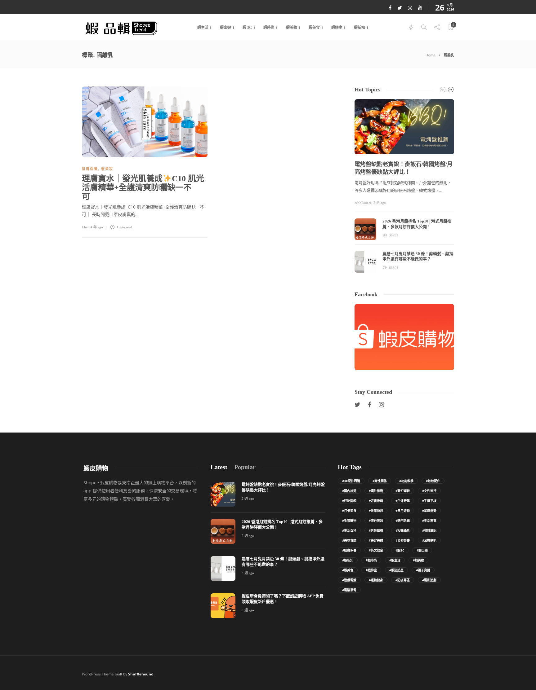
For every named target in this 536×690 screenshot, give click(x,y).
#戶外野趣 (402, 501)
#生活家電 (429, 520)
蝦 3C (247, 27)
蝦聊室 (336, 27)
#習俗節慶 (402, 540)
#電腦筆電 (349, 590)
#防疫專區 (402, 580)
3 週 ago (248, 573)
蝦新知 (359, 27)
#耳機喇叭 (429, 540)
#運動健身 (376, 580)
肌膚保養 (90, 169)
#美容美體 (376, 540)
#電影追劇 (429, 580)
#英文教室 (376, 550)
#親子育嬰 (423, 570)
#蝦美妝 (418, 560)
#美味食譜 (349, 540)
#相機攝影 (402, 530)
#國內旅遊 (349, 491)
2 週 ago (379, 202)
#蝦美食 (347, 570)
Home (430, 55)
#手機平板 (429, 501)
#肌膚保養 (349, 550)
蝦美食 (314, 27)
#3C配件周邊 (351, 481)
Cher (85, 227)
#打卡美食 (349, 510)
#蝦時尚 (371, 560)
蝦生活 (202, 27)
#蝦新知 (347, 560)
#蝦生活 (394, 560)
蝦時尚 (269, 27)
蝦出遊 (225, 27)
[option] (404, 186)
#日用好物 (402, 510)
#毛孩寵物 (349, 520)
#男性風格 (376, 530)
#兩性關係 (380, 481)
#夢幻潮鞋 (402, 491)
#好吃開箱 (349, 501)
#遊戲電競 (349, 580)
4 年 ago (97, 227)
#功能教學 (406, 481)
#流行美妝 (376, 520)
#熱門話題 (402, 520)
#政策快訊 (376, 510)
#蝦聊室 (371, 570)
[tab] (219, 467)
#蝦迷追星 (396, 570)
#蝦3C (399, 550)
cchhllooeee (363, 202)
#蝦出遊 (422, 550)
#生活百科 (349, 530)
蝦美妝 (291, 27)
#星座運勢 (429, 510)
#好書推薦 (376, 501)
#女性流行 (429, 491)
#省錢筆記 (429, 530)
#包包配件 (433, 481)
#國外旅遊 (376, 491)
